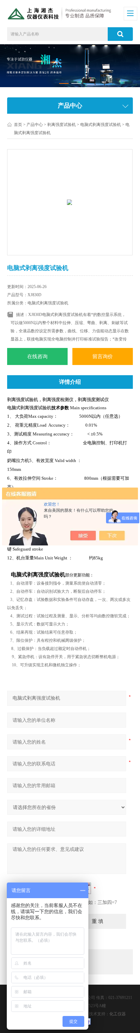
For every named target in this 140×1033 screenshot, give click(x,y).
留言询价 (102, 356)
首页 (18, 124)
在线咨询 (37, 356)
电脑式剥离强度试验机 (100, 124)
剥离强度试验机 (61, 124)
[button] (63, 83)
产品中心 (35, 124)
